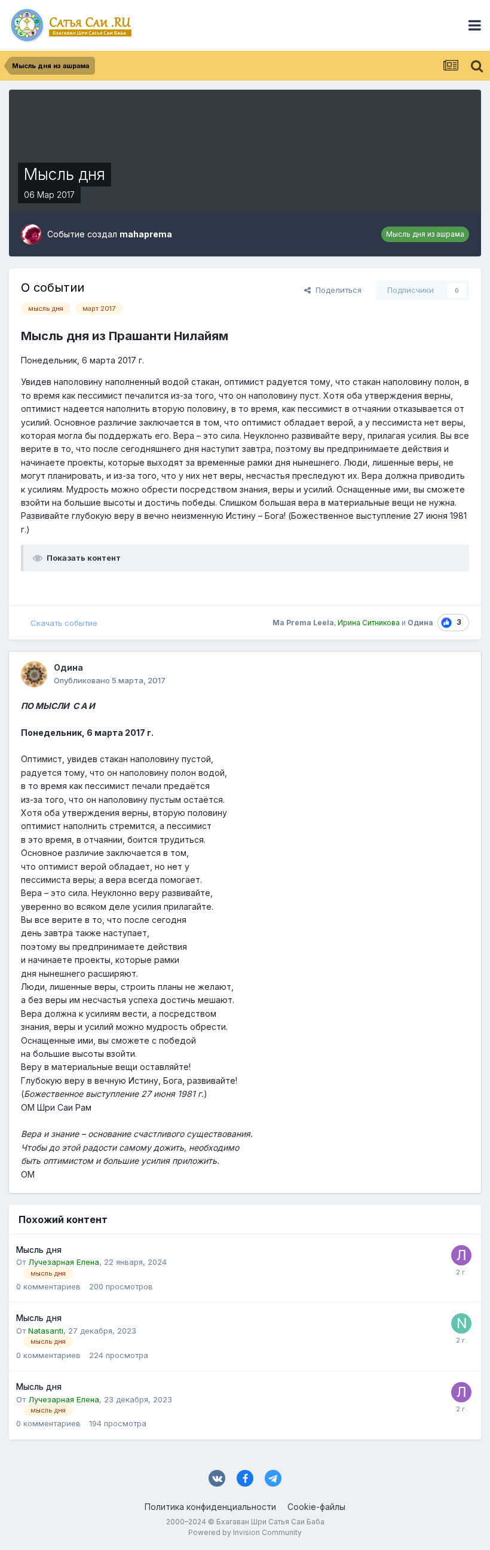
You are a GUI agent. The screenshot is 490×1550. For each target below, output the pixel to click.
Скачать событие (63, 623)
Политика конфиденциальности (210, 1507)
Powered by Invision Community (245, 1532)
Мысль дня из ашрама (425, 234)
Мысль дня (39, 1250)
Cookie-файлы (316, 1507)
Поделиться (336, 290)
